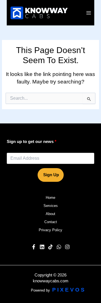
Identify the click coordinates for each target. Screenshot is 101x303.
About (50, 214)
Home (50, 197)
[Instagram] (67, 246)
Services (50, 206)
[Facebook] (33, 246)
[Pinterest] (50, 246)
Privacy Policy (50, 230)
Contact (50, 222)
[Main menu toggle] (88, 12)
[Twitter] (58, 246)
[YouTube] (42, 246)
